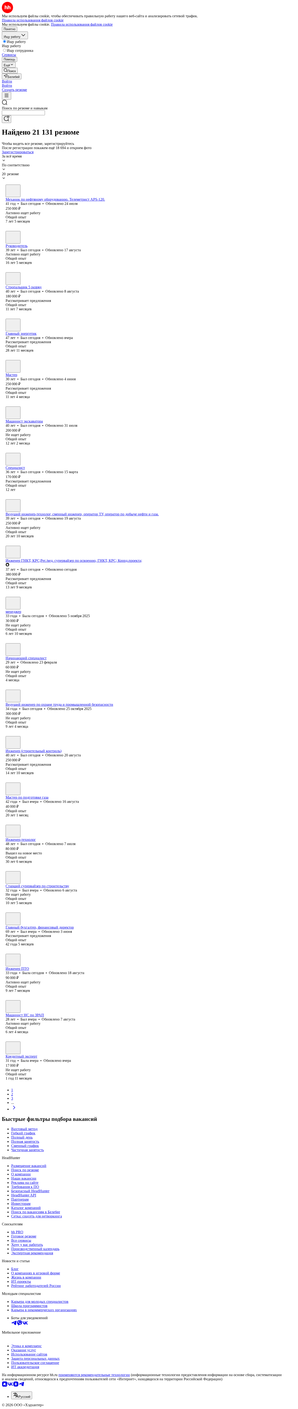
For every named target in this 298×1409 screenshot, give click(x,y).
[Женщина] (13, 603)
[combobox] (23, 112)
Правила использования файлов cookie (82, 24)
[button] (7, 81)
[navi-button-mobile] (6, 96)
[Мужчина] (13, 191)
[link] (10, 70)
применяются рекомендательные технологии (94, 1375)
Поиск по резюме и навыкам (24, 108)
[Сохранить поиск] (6, 119)
